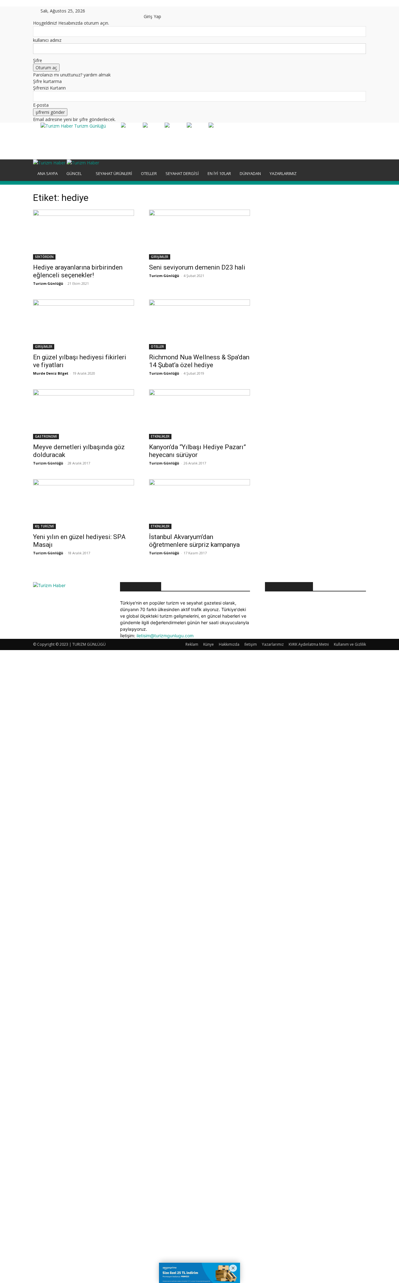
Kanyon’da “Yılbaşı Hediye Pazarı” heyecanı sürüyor (197, 451)
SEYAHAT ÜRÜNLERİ (114, 173)
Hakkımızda (229, 644)
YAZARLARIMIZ (283, 173)
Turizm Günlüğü (48, 283)
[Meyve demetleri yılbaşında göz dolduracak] (83, 414)
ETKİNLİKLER (160, 436)
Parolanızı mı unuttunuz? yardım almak (72, 75)
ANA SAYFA (47, 173)
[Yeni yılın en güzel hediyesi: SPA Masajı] (83, 504)
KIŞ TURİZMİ (44, 526)
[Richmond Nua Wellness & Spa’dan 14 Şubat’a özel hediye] (199, 324)
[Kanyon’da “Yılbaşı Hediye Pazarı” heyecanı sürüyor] (199, 414)
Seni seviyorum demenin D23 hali (197, 267)
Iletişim (250, 644)
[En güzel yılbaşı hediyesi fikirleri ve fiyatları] (83, 324)
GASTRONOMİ (46, 436)
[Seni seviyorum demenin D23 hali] (199, 235)
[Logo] (50, 163)
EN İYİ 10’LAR (219, 173)
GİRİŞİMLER (159, 257)
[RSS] (116, 11)
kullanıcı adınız (47, 40)
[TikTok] (125, 11)
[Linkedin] (111, 11)
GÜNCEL (74, 173)
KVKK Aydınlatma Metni (309, 644)
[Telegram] (121, 11)
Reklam (191, 644)
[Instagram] (107, 11)
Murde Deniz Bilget (50, 373)
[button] (358, 167)
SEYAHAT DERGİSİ (182, 173)
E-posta (41, 105)
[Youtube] (134, 11)
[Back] (145, 10)
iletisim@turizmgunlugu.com (165, 635)
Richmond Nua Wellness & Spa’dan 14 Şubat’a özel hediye (199, 361)
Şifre (37, 60)
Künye (208, 644)
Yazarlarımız (273, 644)
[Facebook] (102, 11)
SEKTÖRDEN (44, 257)
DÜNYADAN (250, 173)
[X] (130, 11)
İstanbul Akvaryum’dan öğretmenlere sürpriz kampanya (194, 540)
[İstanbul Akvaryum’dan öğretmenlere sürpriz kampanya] (199, 504)
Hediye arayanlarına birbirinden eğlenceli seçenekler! (78, 271)
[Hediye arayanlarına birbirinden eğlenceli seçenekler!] (83, 235)
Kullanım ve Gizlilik (350, 644)
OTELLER (149, 173)
